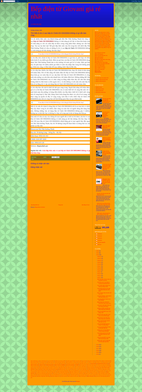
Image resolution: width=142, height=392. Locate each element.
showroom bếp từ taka (101, 370)
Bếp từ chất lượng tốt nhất (102, 79)
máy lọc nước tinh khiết (55, 363)
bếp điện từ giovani (50, 362)
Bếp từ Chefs (99, 87)
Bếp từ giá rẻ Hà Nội (99, 61)
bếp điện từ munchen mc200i (59, 360)
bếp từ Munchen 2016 (100, 39)
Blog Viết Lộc (98, 33)
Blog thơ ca (108, 39)
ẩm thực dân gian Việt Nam (60, 362)
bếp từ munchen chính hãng (80, 366)
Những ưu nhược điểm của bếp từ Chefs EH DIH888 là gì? (107, 139)
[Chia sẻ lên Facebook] (57, 157)
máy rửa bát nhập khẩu (60, 366)
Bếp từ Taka (97, 70)
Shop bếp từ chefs (104, 36)
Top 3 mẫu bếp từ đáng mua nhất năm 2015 (107, 127)
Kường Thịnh (98, 360)
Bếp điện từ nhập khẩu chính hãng (102, 59)
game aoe (76, 367)
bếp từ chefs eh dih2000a (45, 159)
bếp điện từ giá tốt (69, 360)
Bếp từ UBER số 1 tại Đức (100, 67)
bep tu (37, 369)
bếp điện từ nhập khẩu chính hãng (62, 372)
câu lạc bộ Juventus (69, 365)
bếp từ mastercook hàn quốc (92, 372)
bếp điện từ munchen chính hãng (73, 363)
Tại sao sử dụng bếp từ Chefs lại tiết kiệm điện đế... (104, 327)
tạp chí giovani (48, 363)
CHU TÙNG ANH (105, 367)
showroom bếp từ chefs (81, 362)
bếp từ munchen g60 (78, 360)
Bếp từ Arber (106, 42)
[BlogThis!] (54, 157)
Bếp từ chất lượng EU (99, 56)
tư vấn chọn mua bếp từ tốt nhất (102, 365)
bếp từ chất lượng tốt (43, 360)
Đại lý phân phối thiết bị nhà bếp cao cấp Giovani (49, 367)
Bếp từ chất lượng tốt (99, 54)
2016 (97, 350)
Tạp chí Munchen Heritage (100, 52)
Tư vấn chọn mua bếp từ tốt (102, 77)
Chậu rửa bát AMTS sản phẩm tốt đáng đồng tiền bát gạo (107, 152)
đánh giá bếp (63, 363)
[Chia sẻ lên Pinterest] (58, 157)
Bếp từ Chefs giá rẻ (102, 372)
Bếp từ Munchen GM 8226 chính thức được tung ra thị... (104, 303)
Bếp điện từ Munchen (101, 92)
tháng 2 (99, 275)
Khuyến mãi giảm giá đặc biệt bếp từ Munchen (103, 194)
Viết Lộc (99, 244)
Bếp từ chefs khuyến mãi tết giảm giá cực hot (103, 321)
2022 (97, 251)
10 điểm (77, 365)
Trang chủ (60, 204)
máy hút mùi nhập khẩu (82, 369)
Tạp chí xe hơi (100, 35)
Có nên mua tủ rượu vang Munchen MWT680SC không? (106, 114)
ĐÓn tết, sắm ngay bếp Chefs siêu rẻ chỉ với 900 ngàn (103, 315)
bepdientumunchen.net (102, 363)
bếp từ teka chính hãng (91, 365)
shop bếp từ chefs (104, 44)
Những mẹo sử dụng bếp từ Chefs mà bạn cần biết (103, 330)
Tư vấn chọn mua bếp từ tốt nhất (102, 63)
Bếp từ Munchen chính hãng (101, 62)
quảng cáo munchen (90, 366)
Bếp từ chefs (97, 32)
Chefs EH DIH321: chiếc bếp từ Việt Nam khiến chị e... (104, 296)
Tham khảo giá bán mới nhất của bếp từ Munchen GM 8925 (103, 334)
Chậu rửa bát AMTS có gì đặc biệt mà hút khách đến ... (103, 338)
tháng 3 (99, 273)
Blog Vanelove (98, 72)
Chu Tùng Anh (98, 367)
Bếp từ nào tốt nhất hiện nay (101, 55)
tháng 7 (99, 266)
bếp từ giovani (71, 367)
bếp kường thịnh (50, 365)
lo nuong (56, 369)
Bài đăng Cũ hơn (85, 204)
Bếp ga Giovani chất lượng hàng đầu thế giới (43, 373)
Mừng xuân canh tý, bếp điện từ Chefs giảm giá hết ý (103, 341)
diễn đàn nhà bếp (41, 363)
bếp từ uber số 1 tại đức (69, 366)
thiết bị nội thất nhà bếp (106, 360)
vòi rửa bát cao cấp (90, 362)
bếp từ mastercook (82, 365)
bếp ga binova (106, 362)
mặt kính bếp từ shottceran (42, 366)
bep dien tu (41, 369)
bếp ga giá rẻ (74, 369)
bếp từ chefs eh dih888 (59, 365)
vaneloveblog (93, 363)
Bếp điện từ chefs (100, 89)
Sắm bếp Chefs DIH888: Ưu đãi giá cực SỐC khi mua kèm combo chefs (106, 181)
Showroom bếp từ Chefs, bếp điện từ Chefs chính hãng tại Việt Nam (44, 370)
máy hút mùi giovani (83, 367)
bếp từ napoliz (68, 369)
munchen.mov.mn (61, 369)
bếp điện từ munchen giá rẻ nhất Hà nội (95, 369)
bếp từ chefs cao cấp (98, 362)
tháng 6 (99, 268)
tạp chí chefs (84, 360)
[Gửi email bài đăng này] (52, 157)
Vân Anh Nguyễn (101, 242)
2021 (97, 252)
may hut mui (51, 369)
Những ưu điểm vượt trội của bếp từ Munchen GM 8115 (103, 309)
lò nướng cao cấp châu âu (41, 372)
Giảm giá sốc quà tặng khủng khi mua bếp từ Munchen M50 (103, 204)
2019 (97, 344)
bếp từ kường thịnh (51, 366)
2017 (97, 348)
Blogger (78, 381)
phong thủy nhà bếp (91, 360)
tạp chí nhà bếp (51, 360)
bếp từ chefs (36, 159)
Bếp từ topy (100, 47)
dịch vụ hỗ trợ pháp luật (92, 374)
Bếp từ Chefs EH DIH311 (100, 66)
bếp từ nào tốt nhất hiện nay (74, 370)
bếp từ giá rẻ (52, 159)
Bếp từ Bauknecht (105, 37)
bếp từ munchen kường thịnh (62, 370)
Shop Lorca (104, 40)
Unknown (100, 233)
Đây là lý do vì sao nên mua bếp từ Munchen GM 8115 (103, 318)
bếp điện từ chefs (105, 32)
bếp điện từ (33, 369)
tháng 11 (99, 258)
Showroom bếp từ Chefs (99, 65)
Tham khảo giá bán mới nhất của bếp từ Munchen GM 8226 (103, 290)
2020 (97, 254)
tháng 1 (99, 277)
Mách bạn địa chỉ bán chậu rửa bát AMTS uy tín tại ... (104, 280)
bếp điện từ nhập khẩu (91, 367)
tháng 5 (99, 270)
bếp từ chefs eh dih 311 (35, 362)
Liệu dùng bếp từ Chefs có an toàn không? (104, 300)
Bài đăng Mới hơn (35, 204)
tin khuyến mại (43, 362)
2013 (97, 354)
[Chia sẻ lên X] (55, 157)
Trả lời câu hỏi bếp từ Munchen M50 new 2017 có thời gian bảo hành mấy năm (107, 167)
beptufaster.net (98, 40)
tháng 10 (99, 260)
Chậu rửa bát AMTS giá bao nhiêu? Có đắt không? (103, 324)
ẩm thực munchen (83, 372)
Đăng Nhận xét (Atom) (40, 207)
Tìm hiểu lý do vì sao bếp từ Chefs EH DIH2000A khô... (103, 283)
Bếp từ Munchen (99, 90)
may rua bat (46, 369)
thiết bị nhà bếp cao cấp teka (71, 362)
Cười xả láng (104, 46)
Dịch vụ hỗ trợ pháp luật (99, 69)
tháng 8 (99, 264)
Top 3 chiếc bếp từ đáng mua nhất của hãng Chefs (103, 286)
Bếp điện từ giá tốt (99, 58)
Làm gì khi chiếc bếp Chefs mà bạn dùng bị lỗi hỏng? (104, 306)
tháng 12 (99, 256)
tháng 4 (99, 271)
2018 (97, 346)
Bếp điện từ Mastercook (74, 372)
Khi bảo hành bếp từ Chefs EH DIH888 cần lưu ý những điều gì (107, 100)
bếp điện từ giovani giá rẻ (85, 363)
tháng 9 (99, 262)
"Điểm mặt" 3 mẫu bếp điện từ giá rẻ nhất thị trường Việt (103, 214)
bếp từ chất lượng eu (35, 360)
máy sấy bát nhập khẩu (84, 370)
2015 (97, 352)
